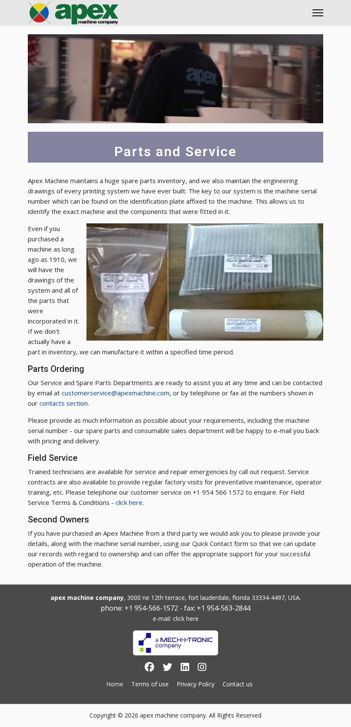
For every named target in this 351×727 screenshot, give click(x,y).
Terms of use (150, 684)
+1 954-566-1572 (151, 608)
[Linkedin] (185, 668)
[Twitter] (167, 668)
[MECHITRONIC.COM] (175, 643)
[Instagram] (202, 668)
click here (129, 502)
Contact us (238, 684)
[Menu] (317, 13)
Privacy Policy (195, 684)
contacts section (63, 403)
